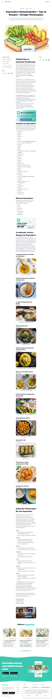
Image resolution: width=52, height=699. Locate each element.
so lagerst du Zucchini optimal (28, 176)
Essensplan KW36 (20, 599)
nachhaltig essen (29, 106)
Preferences (28, 695)
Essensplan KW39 (20, 603)
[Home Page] (8, 1)
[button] (3, 1)
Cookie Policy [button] (45, 692)
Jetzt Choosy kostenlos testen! (24, 92)
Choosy (30, 238)
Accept (45, 695)
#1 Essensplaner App (21, 250)
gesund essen (22, 66)
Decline (37, 695)
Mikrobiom (23, 101)
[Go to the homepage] (5, 685)
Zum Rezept (18, 257)
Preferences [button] (40, 693)
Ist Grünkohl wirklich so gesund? (29, 141)
